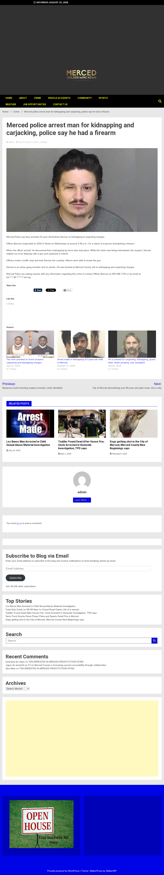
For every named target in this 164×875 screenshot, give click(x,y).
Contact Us (60, 104)
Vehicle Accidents (59, 98)
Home (9, 98)
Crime (37, 98)
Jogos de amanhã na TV (18, 665)
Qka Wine (11, 668)
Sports (103, 98)
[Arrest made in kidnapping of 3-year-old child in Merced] (81, 344)
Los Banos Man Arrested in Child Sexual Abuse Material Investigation (28, 443)
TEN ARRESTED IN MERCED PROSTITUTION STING (56, 661)
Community (85, 98)
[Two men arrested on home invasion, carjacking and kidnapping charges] (30, 344)
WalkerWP (111, 871)
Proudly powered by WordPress (63, 871)
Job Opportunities (34, 104)
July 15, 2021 (24, 142)
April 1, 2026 (65, 454)
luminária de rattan (15, 661)
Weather (11, 104)
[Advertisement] (82, 37)
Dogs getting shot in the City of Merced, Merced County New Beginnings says (129, 445)
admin (11, 142)
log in (19, 523)
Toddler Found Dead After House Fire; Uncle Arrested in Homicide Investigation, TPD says (81, 445)
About (23, 98)
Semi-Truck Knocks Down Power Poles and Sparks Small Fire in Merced (42, 616)
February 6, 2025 (119, 454)
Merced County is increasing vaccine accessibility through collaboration (70, 665)
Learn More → (82, 500)
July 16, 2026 (14, 450)
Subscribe (15, 577)
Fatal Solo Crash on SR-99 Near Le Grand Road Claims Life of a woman (42, 609)
